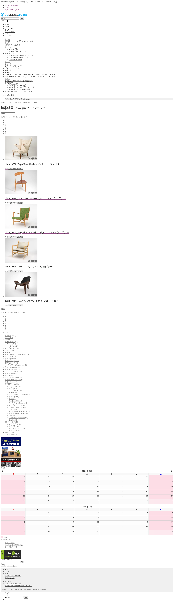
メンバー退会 (14, 49)
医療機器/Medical (11, 363)
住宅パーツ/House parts (13, 380)
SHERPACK (9, 338)
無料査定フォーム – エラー (18, 85)
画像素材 (8, 432)
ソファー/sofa (13, 386)
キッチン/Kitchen (11, 367)
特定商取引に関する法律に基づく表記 (18, 91)
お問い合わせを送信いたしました (21, 55)
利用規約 (8, 72)
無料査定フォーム (11, 83)
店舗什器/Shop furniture (17, 418)
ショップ (8, 64)
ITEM (7, 26)
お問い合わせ (9, 53)
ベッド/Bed (9, 356)
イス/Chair (8, 344)
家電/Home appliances (12, 361)
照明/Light (8, 359)
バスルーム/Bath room (16, 407)
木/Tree (11, 399)
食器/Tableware (10, 373)
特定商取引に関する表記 (14, 545)
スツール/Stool (10, 346)
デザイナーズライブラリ (14, 66)
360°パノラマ (13, 424)
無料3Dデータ (10, 384)
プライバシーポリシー (13, 68)
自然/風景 (12, 426)
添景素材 (8, 340)
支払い (7, 79)
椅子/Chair (12, 388)
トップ (7, 569)
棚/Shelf (7, 352)
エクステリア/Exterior (12, 378)
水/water (11, 434)
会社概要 (8, 70)
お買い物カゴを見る (12, 10)
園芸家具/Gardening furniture (18, 411)
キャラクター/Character (17, 403)
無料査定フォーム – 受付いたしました (22, 87)
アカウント (9, 47)
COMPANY (9, 28)
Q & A (7, 30)
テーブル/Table (10, 348)
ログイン (8, 7)
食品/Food (8, 375)
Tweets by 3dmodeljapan (9, 566)
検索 (22, 18)
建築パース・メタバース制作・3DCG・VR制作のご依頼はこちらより (30, 74)
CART (7, 33)
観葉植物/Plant (10, 342)
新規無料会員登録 (11, 5)
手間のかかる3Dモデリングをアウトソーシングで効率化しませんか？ (30, 76)
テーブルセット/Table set (17, 405)
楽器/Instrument (10, 382)
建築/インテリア (15, 430)
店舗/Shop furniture (11, 369)
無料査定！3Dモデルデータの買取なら (19, 81)
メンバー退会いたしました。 (19, 51)
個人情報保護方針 (11, 547)
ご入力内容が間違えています (19, 57)
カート (7, 62)
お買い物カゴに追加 (15, 169)
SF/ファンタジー (15, 428)
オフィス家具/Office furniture (15, 354)
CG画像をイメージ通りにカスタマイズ (19, 41)
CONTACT (9, 35)
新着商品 (8, 336)
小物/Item (12, 416)
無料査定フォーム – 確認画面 (19, 89)
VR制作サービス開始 (12, 45)
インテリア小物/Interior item (14, 365)
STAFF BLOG (10, 32)
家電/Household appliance (17, 413)
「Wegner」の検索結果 (22, 102)
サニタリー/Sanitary (12, 371)
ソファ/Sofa (9, 350)
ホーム (7, 39)
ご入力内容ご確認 (15, 60)
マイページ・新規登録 (13, 576)
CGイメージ (9, 422)
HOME (7, 24)
